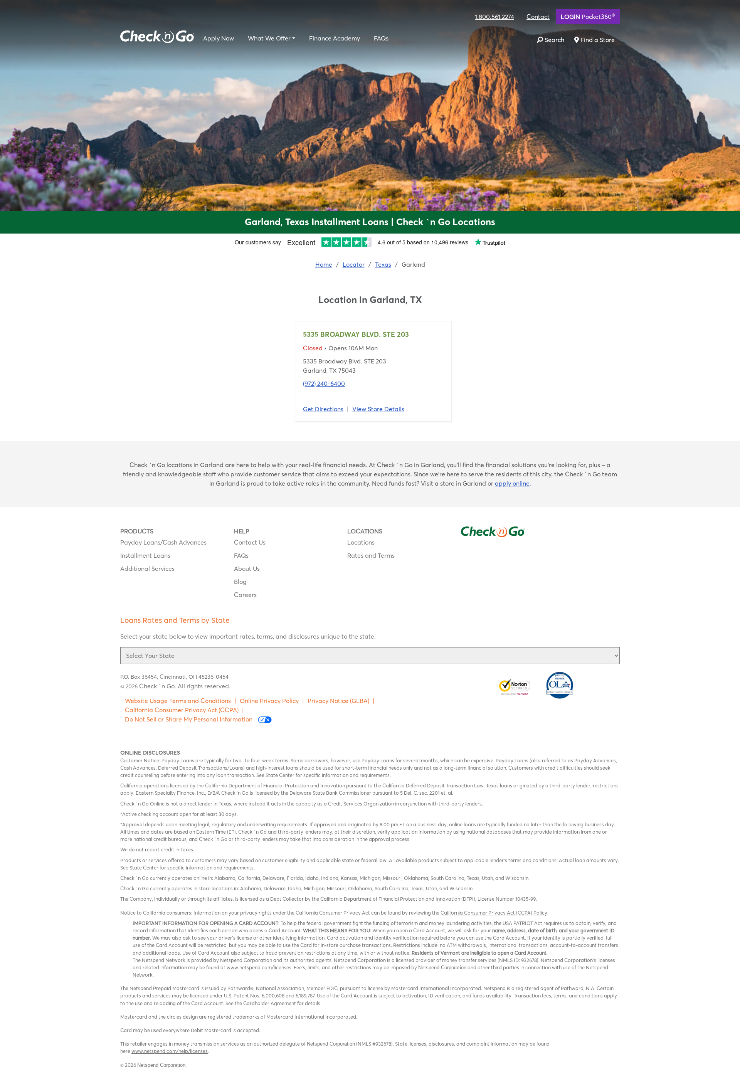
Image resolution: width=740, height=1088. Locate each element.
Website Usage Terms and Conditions (178, 701)
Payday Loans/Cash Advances (163, 542)
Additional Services (147, 568)
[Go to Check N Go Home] (157, 36)
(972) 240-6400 (324, 383)
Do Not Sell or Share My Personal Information (189, 719)
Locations (361, 542)
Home (323, 264)
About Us (247, 568)
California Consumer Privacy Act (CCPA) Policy (494, 913)
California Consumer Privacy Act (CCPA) (182, 710)
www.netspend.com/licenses (259, 967)
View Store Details (378, 409)
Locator (354, 264)
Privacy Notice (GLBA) (338, 701)
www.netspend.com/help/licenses (169, 1051)
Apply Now (218, 38)
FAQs (381, 38)
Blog (240, 581)
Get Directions (323, 409)
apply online (512, 483)
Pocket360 (588, 16)
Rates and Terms (371, 555)
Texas (383, 264)
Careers (245, 595)
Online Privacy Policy (269, 701)
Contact (538, 16)
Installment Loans (145, 555)
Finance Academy (334, 38)
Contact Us (250, 542)
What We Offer (269, 38)
